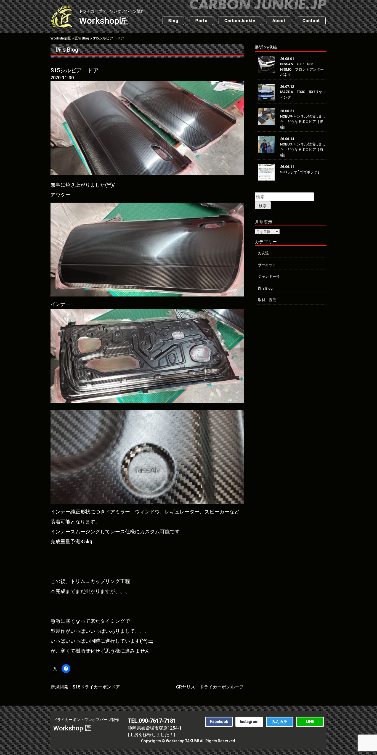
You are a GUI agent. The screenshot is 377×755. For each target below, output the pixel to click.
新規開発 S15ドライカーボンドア (85, 687)
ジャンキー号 (269, 276)
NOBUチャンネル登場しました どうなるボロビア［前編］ (303, 149)
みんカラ (279, 721)
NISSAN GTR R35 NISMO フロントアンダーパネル (302, 69)
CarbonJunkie (239, 20)
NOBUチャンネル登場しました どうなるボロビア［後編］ (303, 121)
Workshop (112, 17)
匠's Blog (67, 49)
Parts (201, 20)
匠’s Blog (265, 288)
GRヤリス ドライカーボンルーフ (210, 687)
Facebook (219, 721)
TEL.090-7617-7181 (152, 720)
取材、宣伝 (267, 300)
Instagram (249, 721)
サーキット (267, 265)
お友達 (263, 253)
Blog (173, 20)
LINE (310, 721)
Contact (311, 20)
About (278, 20)
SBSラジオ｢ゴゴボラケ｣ (299, 172)
